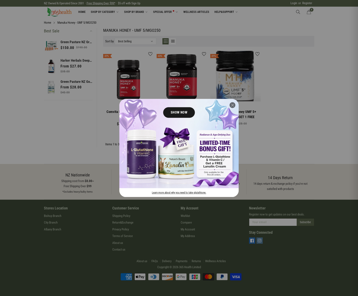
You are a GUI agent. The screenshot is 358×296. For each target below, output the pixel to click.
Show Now (179, 112)
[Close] (232, 105)
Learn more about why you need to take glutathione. (179, 192)
